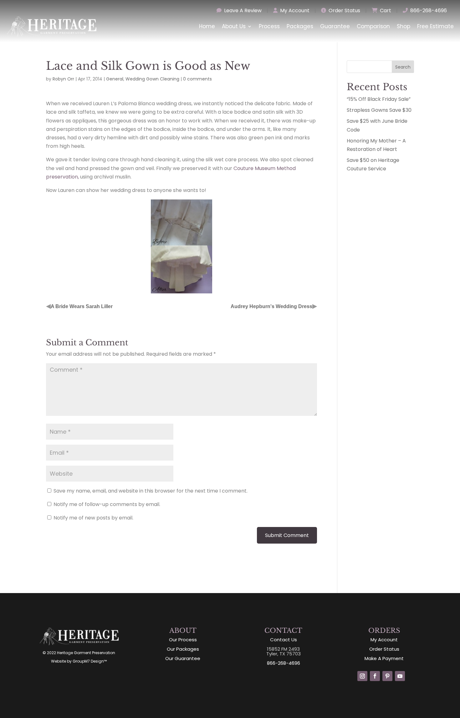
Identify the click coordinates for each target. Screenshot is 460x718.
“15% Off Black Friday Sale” (379, 99)
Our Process (183, 639)
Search (403, 67)
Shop (403, 26)
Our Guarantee (182, 658)
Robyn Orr (63, 79)
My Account (294, 10)
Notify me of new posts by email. (93, 517)
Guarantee (335, 26)
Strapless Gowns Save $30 (379, 110)
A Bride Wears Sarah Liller (82, 306)
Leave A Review (242, 10)
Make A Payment (384, 658)
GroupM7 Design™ (90, 661)
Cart (385, 10)
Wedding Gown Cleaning (152, 79)
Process (269, 26)
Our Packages (183, 649)
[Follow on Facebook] (375, 676)
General (114, 79)
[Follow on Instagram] (362, 676)
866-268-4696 (428, 10)
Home (207, 26)
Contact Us (283, 639)
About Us (234, 26)
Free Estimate (435, 26)
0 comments (197, 79)
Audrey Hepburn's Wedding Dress (271, 306)
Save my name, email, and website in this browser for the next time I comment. (151, 490)
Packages (300, 26)
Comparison (373, 26)
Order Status (343, 10)
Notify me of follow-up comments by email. (107, 504)
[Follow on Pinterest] (387, 676)
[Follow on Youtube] (400, 676)
